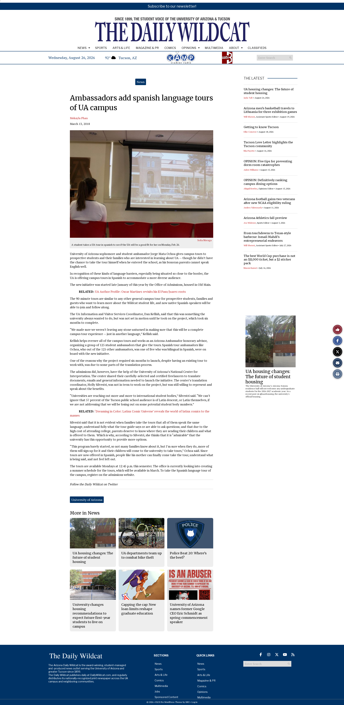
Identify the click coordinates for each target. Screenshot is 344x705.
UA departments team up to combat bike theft (141, 555)
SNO (187, 702)
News (82, 48)
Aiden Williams (251, 169)
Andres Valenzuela (253, 207)
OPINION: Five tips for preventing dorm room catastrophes (268, 163)
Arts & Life (121, 48)
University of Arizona (86, 500)
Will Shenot (249, 116)
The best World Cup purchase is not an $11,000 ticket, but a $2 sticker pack (269, 259)
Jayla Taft (248, 97)
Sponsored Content (166, 697)
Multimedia (214, 48)
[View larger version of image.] (141, 184)
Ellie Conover (250, 131)
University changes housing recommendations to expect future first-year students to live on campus (91, 615)
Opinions (189, 48)
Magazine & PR (147, 48)
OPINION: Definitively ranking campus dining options (265, 182)
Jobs (157, 691)
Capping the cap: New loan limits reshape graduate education (138, 609)
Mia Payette (249, 150)
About (234, 48)
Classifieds (257, 48)
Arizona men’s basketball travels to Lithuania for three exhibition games (270, 110)
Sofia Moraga (204, 240)
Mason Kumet (250, 268)
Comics (170, 48)
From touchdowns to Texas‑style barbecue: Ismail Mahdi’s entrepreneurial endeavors (267, 236)
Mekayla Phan (79, 118)
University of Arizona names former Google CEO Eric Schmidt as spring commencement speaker (189, 613)
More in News (85, 513)
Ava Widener (250, 222)
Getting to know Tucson (261, 127)
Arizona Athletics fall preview (265, 218)
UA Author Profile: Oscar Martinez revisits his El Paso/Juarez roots (140, 292)
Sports (101, 48)
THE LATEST (254, 78)
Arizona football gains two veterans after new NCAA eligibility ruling (269, 201)
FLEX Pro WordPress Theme (168, 702)
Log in (194, 702)
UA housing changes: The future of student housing (268, 377)
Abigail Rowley (250, 188)
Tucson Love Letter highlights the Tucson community (268, 144)
